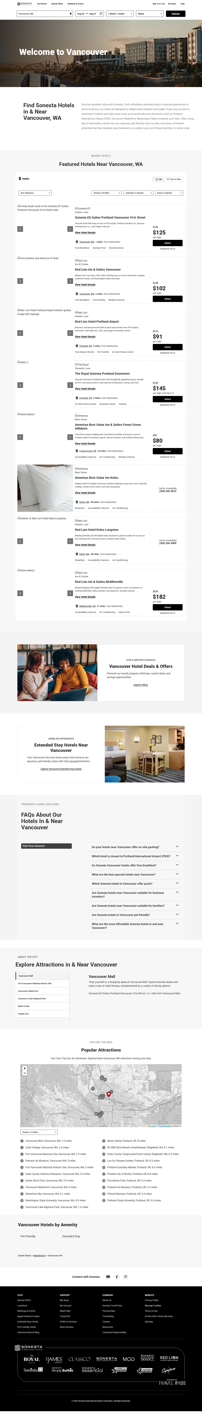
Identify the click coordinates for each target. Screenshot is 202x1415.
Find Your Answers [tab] (34, 845)
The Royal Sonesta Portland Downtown (102, 373)
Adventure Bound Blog (28, 1332)
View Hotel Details (85, 232)
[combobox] (45, 14)
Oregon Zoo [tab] (23, 1014)
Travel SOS (65, 1316)
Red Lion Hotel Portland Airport (97, 321)
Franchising (108, 1316)
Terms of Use (151, 1311)
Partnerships (108, 1311)
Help (183, 4)
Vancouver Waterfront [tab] (28, 991)
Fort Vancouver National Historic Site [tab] (34, 983)
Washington (39, 1255)
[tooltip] (173, 393)
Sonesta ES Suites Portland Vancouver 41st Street (110, 217)
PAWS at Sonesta (68, 1321)
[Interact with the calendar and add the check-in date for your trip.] (101, 13)
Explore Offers (141, 685)
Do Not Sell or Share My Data (159, 1316)
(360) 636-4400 (167, 543)
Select (167, 243)
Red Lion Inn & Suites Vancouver (98, 269)
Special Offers (57, 4)
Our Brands (42, 4)
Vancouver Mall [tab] (26, 976)
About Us (106, 1300)
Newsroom (107, 1327)
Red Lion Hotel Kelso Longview (97, 530)
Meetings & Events (75, 4)
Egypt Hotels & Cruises (28, 1316)
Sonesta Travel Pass (112, 1305)
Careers (106, 1321)
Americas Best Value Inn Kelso (96, 478)
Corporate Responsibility (114, 1332)
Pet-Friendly (28, 1236)
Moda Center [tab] (24, 1006)
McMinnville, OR (87, 606)
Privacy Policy (151, 1300)
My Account (65, 1305)
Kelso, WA (84, 502)
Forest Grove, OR (87, 451)
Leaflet (153, 1126)
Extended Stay (71, 1236)
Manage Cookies (153, 1305)
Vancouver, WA (86, 242)
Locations (22, 1305)
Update (176, 13)
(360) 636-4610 (167, 491)
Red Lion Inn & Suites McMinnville (99, 582)
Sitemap (149, 1321)
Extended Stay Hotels (27, 1321)
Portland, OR (85, 346)
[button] (24, 1068)
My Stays (172, 4)
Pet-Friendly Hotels (26, 1327)
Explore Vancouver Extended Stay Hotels (61, 769)
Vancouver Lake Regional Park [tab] (32, 998)
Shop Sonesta (66, 1327)
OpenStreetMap (165, 1126)
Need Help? (65, 1311)
